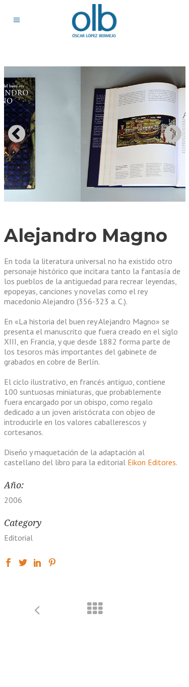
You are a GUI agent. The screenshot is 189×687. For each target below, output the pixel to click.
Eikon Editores (152, 462)
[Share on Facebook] (8, 561)
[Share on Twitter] (23, 561)
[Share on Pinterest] (52, 561)
